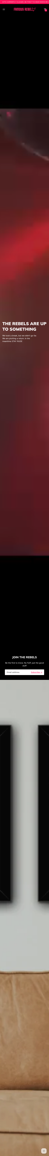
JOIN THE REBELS (24, 657)
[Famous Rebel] (24, 9)
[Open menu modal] (3, 9)
